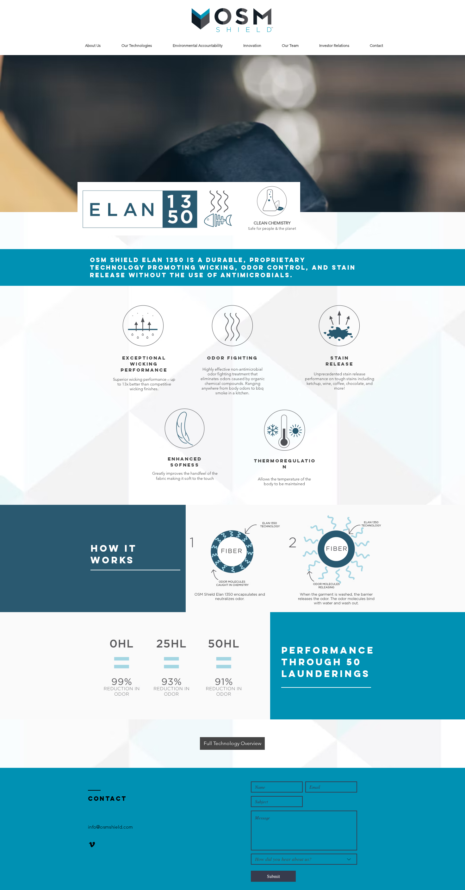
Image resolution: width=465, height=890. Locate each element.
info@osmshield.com (110, 827)
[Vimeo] (92, 845)
